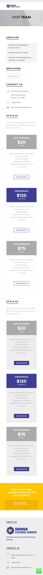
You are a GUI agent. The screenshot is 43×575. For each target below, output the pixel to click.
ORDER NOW (21, 177)
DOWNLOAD (14, 76)
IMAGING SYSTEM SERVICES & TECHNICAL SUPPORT (19, 59)
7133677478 (15, 102)
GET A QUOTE (20, 503)
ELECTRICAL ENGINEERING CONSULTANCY (18, 46)
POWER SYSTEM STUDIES (18, 53)
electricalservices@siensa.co (21, 107)
